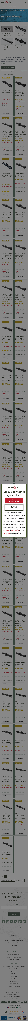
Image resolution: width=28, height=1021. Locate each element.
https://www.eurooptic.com (10, 514)
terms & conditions (15, 530)
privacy (19, 529)
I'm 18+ (14, 500)
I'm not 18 (13, 507)
